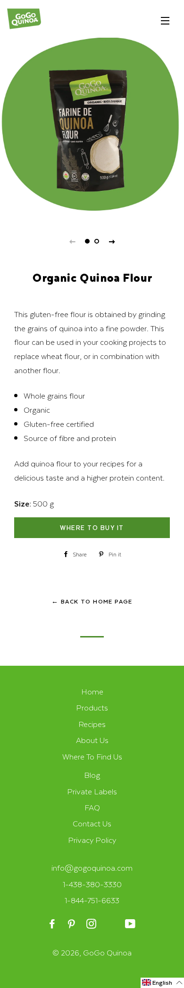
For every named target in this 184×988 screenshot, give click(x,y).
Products (92, 707)
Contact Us (92, 823)
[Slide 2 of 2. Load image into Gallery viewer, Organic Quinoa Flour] (96, 241)
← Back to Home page (92, 601)
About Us (92, 740)
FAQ (92, 807)
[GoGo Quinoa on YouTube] (131, 924)
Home (92, 691)
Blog (92, 774)
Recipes (92, 724)
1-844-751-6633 (92, 900)
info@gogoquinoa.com (92, 867)
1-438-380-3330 (92, 884)
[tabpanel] (92, 127)
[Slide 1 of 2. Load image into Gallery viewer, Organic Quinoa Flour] (87, 241)
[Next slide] (111, 241)
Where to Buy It (92, 527)
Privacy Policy (92, 839)
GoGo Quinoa (107, 952)
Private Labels (92, 791)
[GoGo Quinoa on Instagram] (91, 924)
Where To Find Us (92, 756)
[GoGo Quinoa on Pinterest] (72, 924)
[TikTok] (111, 924)
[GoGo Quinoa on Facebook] (53, 924)
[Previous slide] (72, 241)
